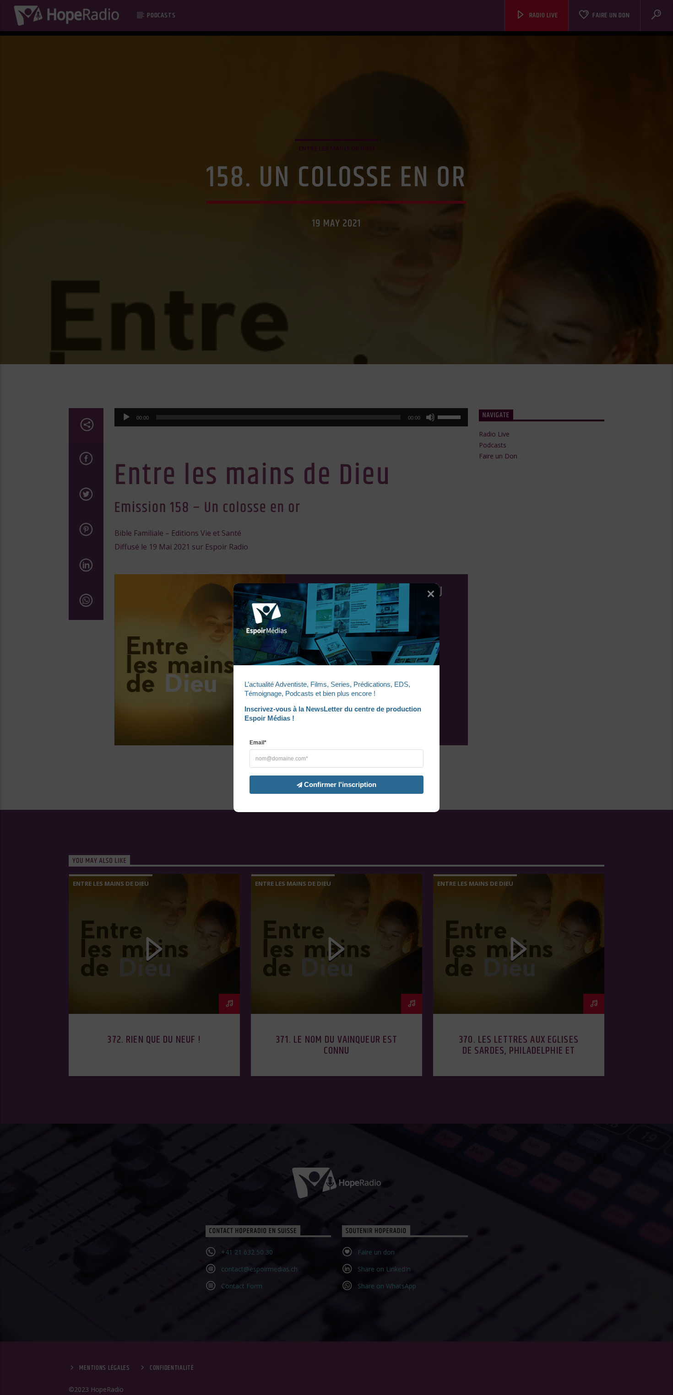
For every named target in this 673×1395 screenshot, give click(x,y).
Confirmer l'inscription (340, 784)
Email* (258, 742)
